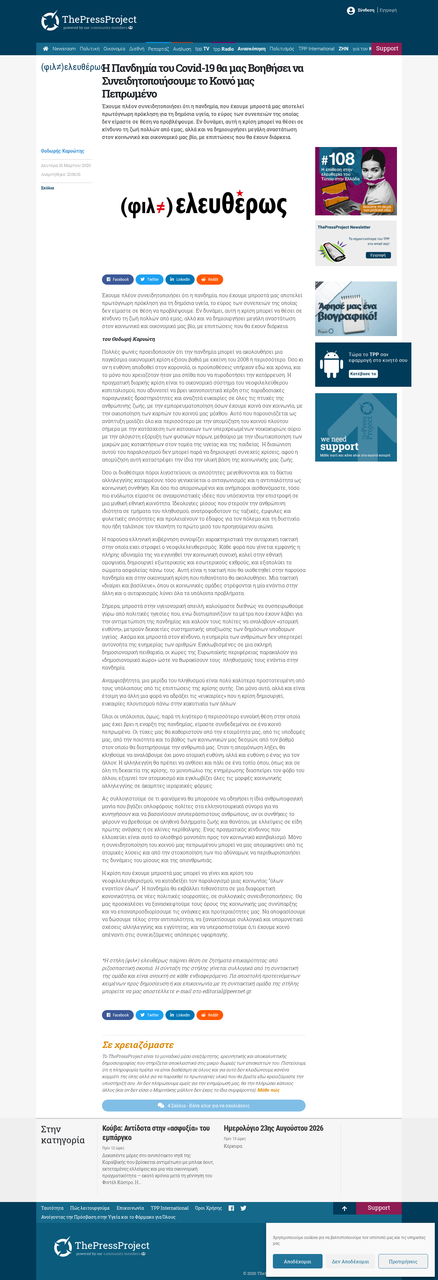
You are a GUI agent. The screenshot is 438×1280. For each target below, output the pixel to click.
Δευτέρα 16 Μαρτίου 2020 (66, 165)
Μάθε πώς (268, 1090)
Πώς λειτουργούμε (90, 1208)
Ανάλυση (182, 49)
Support (387, 48)
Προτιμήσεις (403, 1261)
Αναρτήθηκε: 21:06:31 (60, 174)
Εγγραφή (388, 10)
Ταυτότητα (52, 1208)
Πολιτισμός (282, 49)
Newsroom (64, 49)
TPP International (316, 49)
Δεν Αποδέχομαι (350, 1261)
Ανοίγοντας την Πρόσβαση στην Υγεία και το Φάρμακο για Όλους (108, 1217)
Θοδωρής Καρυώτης (62, 151)
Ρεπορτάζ (158, 49)
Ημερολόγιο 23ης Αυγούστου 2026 (273, 1128)
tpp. (202, 49)
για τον (368, 49)
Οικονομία (114, 49)
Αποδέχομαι (297, 1261)
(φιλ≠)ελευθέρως (73, 67)
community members (109, 27)
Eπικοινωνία (130, 1208)
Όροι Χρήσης (208, 1208)
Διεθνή (136, 49)
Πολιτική (89, 49)
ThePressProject (99, 19)
